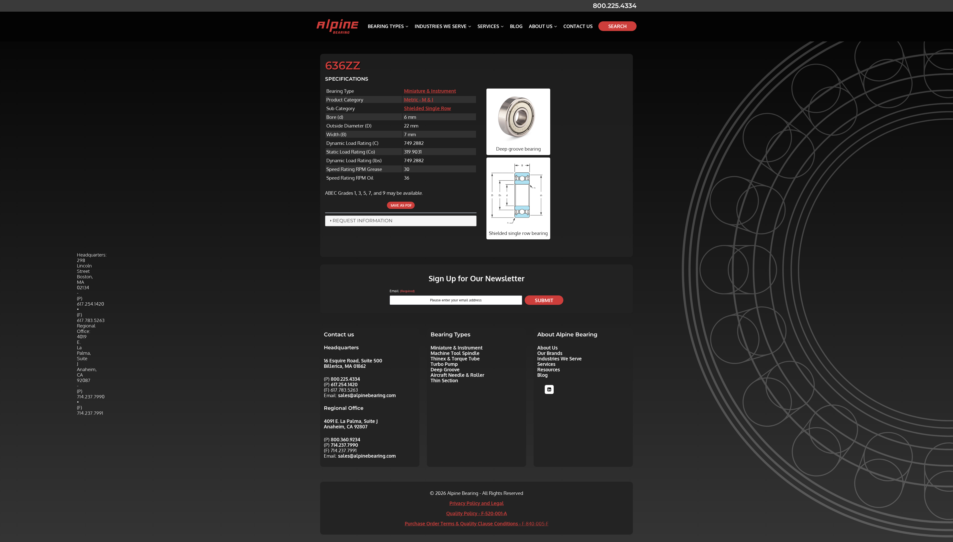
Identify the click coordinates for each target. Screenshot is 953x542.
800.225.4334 (615, 6)
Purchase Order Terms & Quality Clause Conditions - (476, 523)
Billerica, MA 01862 (345, 366)
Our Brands (549, 353)
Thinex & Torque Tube (455, 358)
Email (402, 291)
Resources (548, 369)
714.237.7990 (344, 445)
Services (546, 364)
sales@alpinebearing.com (367, 395)
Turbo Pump (444, 364)
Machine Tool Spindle (455, 353)
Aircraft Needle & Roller (457, 375)
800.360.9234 (345, 439)
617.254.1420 (344, 384)
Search (617, 26)
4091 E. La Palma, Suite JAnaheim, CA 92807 (351, 423)
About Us (547, 348)
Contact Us (578, 26)
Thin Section (444, 380)
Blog (516, 26)
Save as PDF (401, 205)
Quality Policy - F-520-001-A (476, 513)
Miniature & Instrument (430, 91)
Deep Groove (445, 369)
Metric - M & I (418, 99)
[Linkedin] (549, 389)
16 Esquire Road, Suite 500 (353, 360)
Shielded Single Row (427, 108)
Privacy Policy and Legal (476, 503)
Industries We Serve (559, 358)
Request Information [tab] (362, 220)
